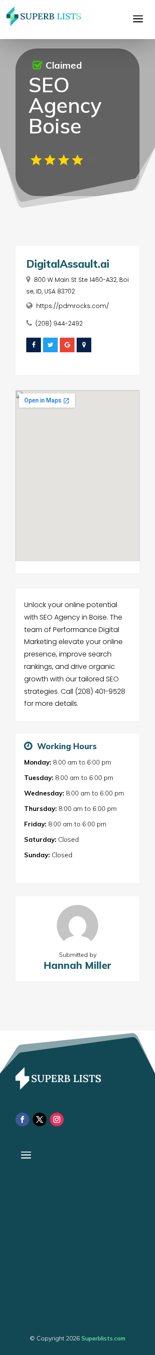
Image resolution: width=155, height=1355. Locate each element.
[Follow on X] (39, 1119)
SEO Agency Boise (65, 105)
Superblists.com (103, 1338)
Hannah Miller (77, 965)
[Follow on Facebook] (22, 1119)
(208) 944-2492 (59, 323)
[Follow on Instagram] (57, 1119)
